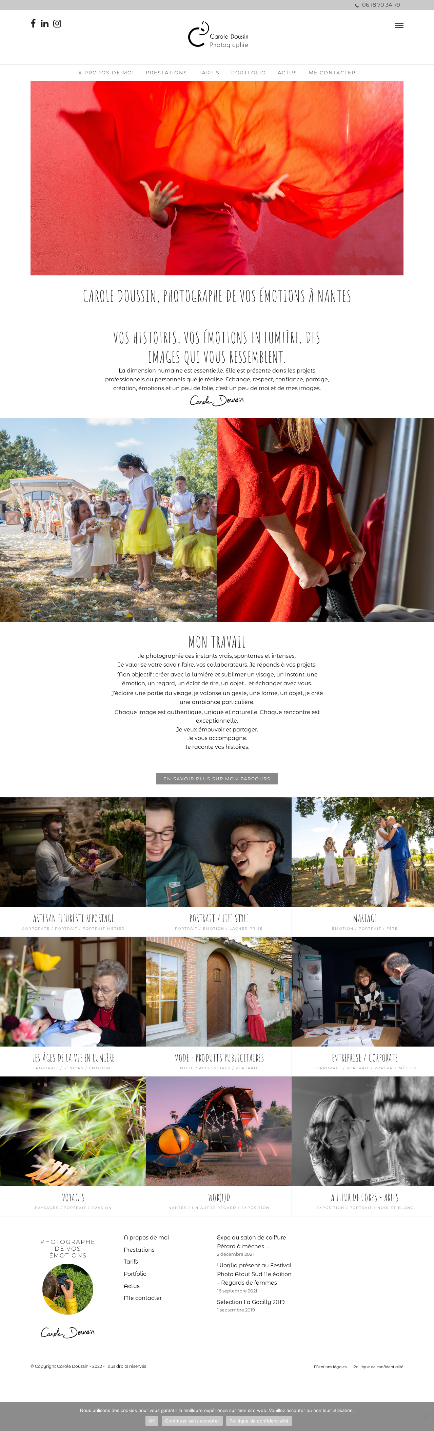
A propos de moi (106, 73)
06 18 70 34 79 (381, 5)
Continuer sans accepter (192, 1421)
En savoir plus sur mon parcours (217, 778)
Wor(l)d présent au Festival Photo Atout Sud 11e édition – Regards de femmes (254, 1274)
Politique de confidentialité (378, 1366)
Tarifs (209, 73)
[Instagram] (57, 24)
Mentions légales (330, 1366)
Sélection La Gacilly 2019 (251, 1302)
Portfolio (248, 73)
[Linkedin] (44, 24)
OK (152, 1421)
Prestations (166, 73)
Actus (287, 73)
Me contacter (332, 73)
